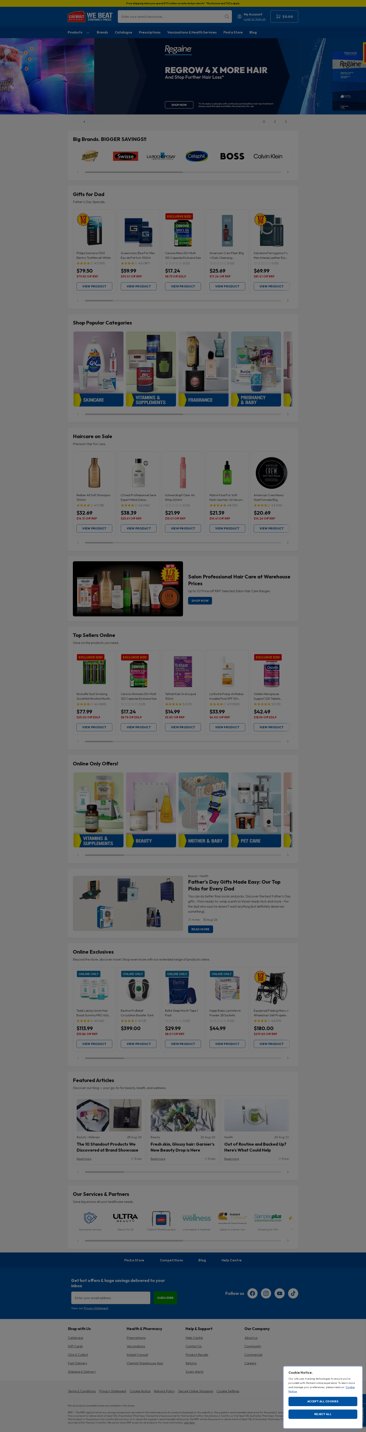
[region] (323, 1397)
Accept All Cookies (322, 1401)
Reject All (322, 1414)
